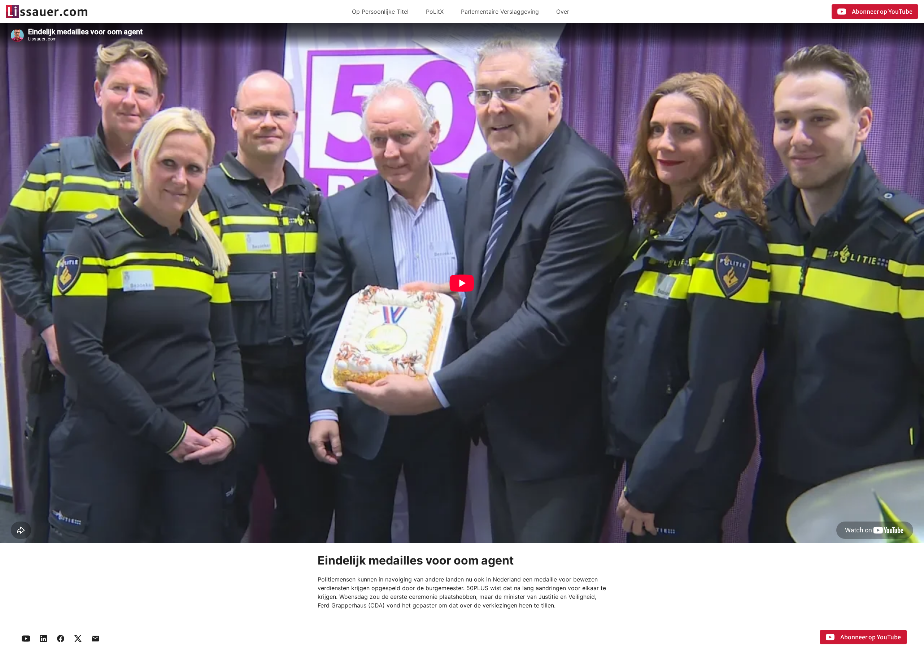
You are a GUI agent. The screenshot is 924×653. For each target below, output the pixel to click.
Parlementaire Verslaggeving (500, 11)
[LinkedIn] (43, 638)
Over (562, 11)
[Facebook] (60, 638)
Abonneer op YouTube (882, 11)
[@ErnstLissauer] (78, 638)
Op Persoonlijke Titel (380, 11)
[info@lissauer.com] (95, 638)
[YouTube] (26, 638)
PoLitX (435, 11)
